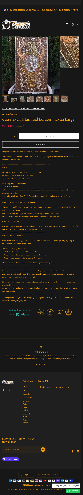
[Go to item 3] (22, 99)
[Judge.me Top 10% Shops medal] (68, 312)
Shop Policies (26, 409)
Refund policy (12, 489)
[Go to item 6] (47, 99)
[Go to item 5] (39, 99)
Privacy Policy (26, 402)
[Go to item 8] (64, 99)
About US (26, 394)
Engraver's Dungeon (11, 114)
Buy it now (41, 144)
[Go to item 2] (14, 100)
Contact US (27, 398)
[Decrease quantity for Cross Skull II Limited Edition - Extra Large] (4, 136)
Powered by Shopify (51, 485)
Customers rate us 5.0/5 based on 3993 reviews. (23, 108)
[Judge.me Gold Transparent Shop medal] (41, 312)
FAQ (24, 390)
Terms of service (33, 489)
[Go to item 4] (30, 99)
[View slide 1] (37, 364)
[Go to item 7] (56, 99)
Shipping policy (45, 489)
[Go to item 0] (5, 99)
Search (25, 386)
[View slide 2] (39, 364)
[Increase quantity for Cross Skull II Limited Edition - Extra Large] (14, 136)
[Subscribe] (43, 449)
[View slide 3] (42, 364)
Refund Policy (26, 421)
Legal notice (55, 489)
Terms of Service (26, 415)
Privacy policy (22, 489)
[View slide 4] (44, 364)
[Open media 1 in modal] (56, 40)
